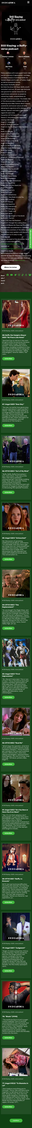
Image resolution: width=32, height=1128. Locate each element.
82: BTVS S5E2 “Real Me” (12, 743)
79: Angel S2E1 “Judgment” (13, 948)
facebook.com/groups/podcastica (12, 248)
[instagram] (19, 276)
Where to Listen (10, 267)
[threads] (26, 276)
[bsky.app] (30, 276)
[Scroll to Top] (29, 1125)
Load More (16, 1120)
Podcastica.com (19, 260)
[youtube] (11, 276)
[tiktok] (22, 276)
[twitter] (15, 276)
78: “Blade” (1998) (9, 1016)
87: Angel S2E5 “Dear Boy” (13, 404)
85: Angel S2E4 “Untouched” (14, 538)
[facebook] (8, 276)
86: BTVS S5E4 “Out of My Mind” (15, 471)
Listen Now (8, 358)
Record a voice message (30, 238)
